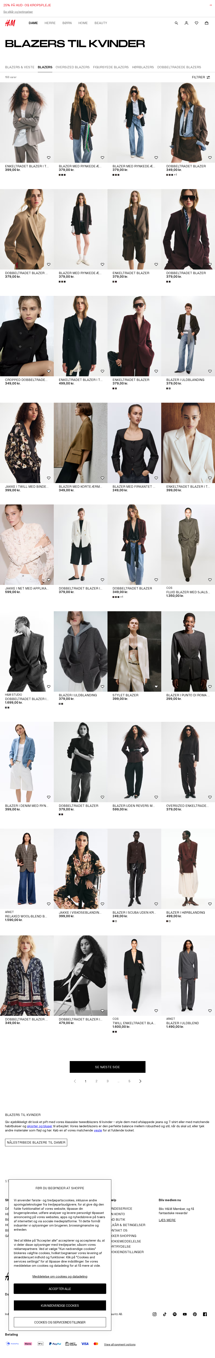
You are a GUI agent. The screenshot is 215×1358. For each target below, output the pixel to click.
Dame (33, 23)
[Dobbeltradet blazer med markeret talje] (27, 229)
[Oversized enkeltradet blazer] (188, 762)
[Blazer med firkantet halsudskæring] (134, 443)
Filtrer (198, 77)
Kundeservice (120, 1208)
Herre (50, 23)
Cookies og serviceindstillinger (59, 1322)
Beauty (100, 23)
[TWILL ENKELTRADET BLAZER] (134, 975)
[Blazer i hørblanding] (188, 869)
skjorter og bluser (39, 1126)
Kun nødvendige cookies (60, 1305)
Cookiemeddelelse (124, 1241)
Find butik (116, 1219)
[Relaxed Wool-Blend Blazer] (27, 869)
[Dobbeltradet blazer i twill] (81, 975)
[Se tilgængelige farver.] (62, 174)
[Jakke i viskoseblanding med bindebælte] (81, 869)
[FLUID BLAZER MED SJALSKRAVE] (188, 544)
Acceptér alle (60, 1289)
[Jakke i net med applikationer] (27, 544)
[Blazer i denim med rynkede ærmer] (27, 762)
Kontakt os (117, 1230)
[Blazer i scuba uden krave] (134, 869)
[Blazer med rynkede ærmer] (81, 122)
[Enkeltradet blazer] (134, 229)
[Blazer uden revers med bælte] (134, 762)
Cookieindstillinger (126, 1252)
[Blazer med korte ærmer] (81, 443)
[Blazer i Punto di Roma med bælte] (188, 651)
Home (83, 23)
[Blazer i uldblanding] (188, 336)
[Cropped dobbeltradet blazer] (27, 336)
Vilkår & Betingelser (126, 1225)
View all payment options (119, 1344)
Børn (67, 23)
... (118, 1081)
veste (98, 1130)
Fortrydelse (119, 1246)
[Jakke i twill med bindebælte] (27, 443)
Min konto (116, 1214)
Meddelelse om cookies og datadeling (59, 1276)
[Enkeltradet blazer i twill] (27, 122)
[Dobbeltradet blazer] (188, 122)
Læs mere (167, 1220)
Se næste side (107, 1067)
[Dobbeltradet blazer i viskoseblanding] (81, 544)
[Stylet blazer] (134, 651)
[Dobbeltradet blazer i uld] (27, 651)
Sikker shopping (122, 1236)
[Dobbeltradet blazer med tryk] (27, 975)
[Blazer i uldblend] (188, 975)
